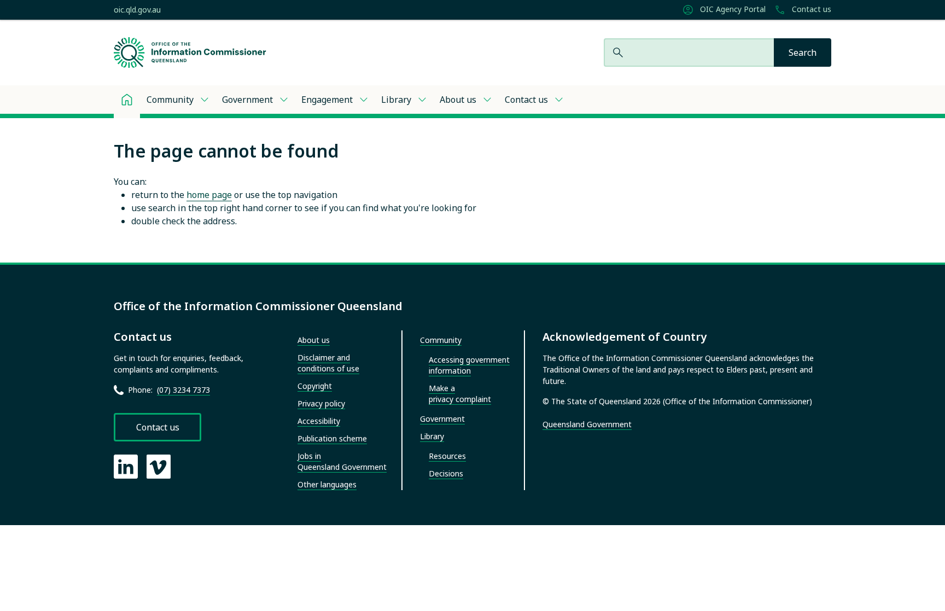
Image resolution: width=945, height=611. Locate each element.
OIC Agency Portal (732, 9)
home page (209, 195)
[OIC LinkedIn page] (126, 467)
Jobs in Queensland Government (342, 461)
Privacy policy (321, 403)
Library (396, 100)
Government (247, 100)
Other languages (327, 484)
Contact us (810, 9)
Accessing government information (469, 365)
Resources (447, 456)
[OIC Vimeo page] (159, 467)
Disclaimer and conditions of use (328, 363)
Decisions (446, 473)
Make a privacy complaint (460, 393)
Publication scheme (332, 438)
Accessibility (319, 421)
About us (458, 100)
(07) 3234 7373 (183, 390)
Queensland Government (587, 424)
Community (170, 100)
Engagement (327, 100)
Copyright (315, 386)
